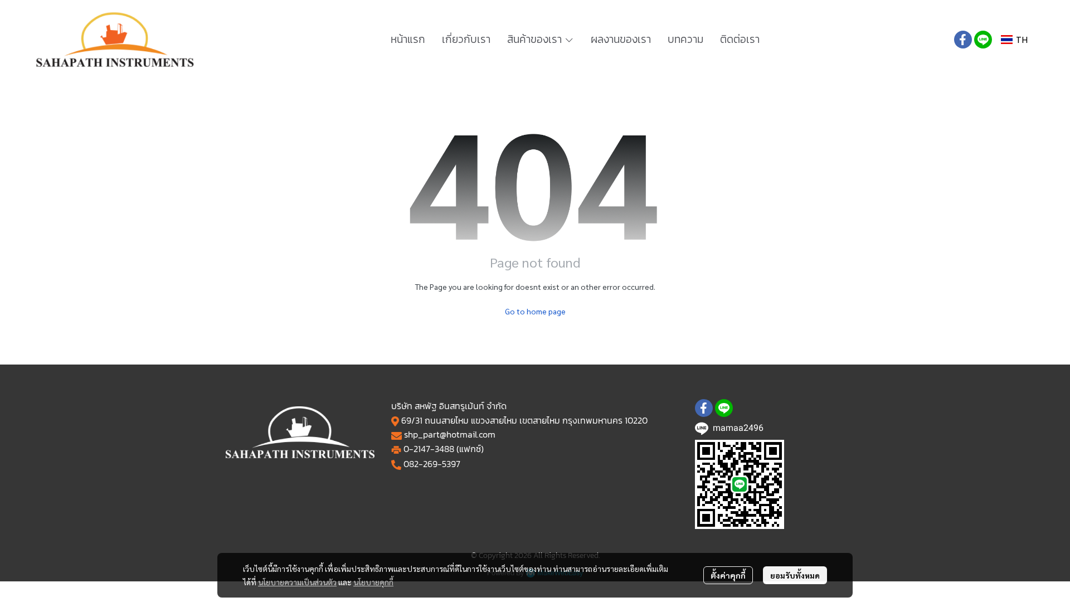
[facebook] (963, 39)
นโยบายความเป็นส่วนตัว (297, 582)
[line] (983, 39)
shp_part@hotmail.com (449, 434)
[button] (1014, 40)
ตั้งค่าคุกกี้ (728, 575)
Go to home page (535, 311)
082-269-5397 (431, 463)
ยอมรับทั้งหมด (795, 575)
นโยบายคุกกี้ (373, 582)
